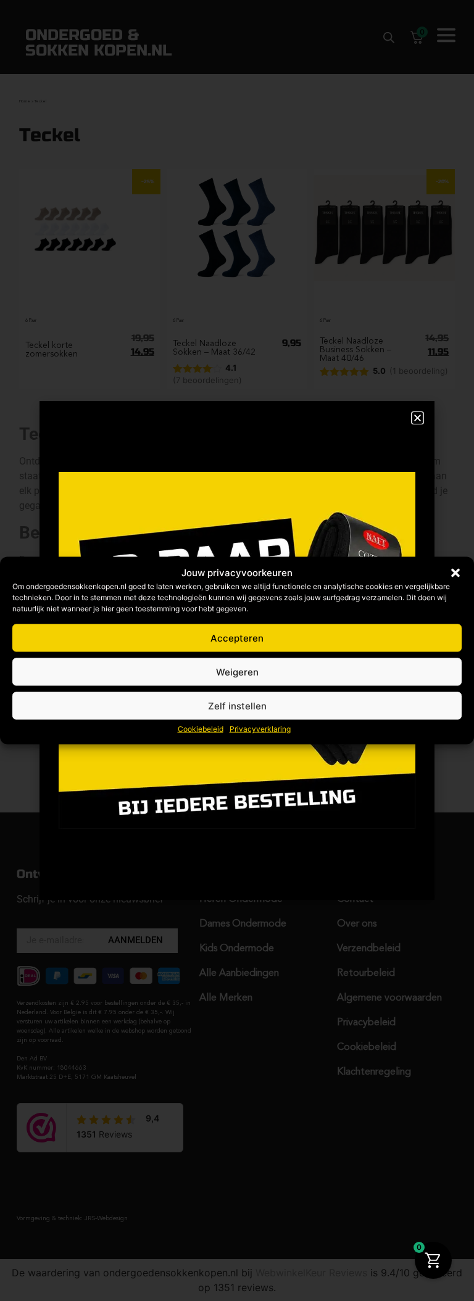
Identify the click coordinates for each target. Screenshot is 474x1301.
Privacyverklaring (260, 728)
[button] (455, 572)
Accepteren (237, 637)
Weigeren (237, 671)
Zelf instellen (237, 705)
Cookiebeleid (200, 728)
